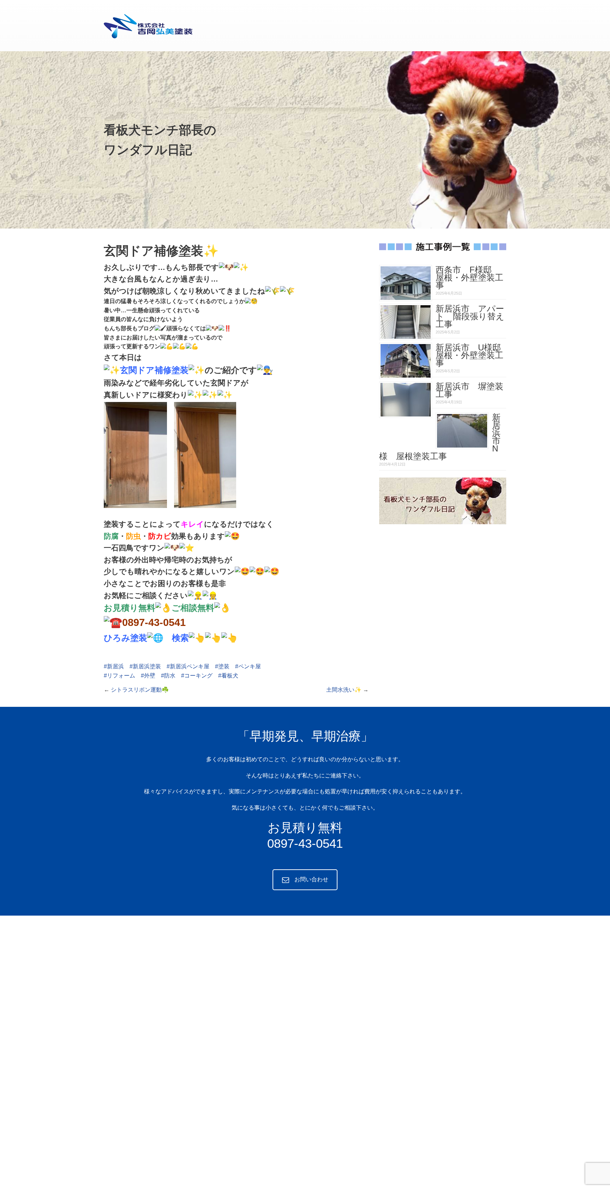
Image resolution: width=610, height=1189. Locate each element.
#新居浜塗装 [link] (145, 666)
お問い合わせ (311, 879)
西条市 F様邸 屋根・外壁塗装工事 (469, 277)
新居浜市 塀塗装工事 (469, 390)
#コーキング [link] (197, 676)
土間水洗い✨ (343, 690)
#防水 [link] (168, 676)
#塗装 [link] (222, 666)
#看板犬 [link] (228, 676)
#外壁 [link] (148, 676)
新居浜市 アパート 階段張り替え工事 (470, 316)
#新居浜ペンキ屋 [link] (188, 666)
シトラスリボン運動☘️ (140, 690)
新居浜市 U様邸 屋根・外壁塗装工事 (472, 355)
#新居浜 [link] (114, 666)
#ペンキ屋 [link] (248, 666)
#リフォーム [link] (119, 676)
